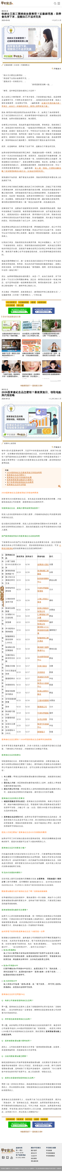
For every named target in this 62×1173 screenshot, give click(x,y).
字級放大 (57, 68)
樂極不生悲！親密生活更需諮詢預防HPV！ (11, 354)
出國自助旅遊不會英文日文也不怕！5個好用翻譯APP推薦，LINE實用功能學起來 (11, 335)
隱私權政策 (34, 1161)
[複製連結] (2, 599)
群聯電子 (41, 731)
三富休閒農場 (43, 700)
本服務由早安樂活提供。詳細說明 (52, 1168)
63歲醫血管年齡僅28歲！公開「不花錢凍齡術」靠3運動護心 (51, 335)
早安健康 (49, 1150)
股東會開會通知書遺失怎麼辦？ (20, 480)
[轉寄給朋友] (2, 595)
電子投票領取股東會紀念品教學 (20, 482)
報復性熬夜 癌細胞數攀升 (51, 374)
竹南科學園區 (43, 713)
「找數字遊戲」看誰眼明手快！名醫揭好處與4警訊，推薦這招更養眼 (11, 375)
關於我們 (34, 1150)
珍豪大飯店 (42, 665)
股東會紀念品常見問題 (16, 485)
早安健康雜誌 (50, 1156)
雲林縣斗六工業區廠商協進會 (43, 630)
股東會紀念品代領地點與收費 (19, 477)
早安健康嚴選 (50, 1153)
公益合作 (34, 1156)
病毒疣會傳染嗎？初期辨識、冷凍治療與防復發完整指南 (31, 354)
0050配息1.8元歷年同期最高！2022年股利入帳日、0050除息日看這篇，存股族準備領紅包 (31, 335)
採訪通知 (34, 1158)
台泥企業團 (42, 719)
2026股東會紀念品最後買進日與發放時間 (24, 473)
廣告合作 (34, 1153)
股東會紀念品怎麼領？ (16, 475)
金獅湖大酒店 (43, 564)
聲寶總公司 (42, 706)
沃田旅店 (41, 672)
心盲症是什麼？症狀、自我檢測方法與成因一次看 (51, 354)
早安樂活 (7, 3)
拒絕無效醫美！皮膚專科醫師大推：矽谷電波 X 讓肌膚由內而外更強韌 (31, 375)
